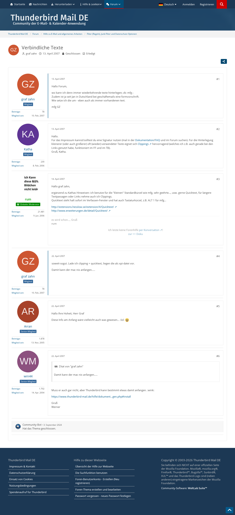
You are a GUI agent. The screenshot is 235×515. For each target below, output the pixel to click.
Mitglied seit (17, 115)
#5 (218, 306)
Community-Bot (32, 424)
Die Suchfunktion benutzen (91, 472)
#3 (218, 179)
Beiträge (16, 111)
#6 (218, 356)
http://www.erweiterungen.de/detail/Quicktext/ (79, 210)
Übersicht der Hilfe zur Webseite (94, 466)
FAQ (157, 140)
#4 (218, 256)
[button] (168, 4)
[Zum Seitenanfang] (229, 510)
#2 (218, 129)
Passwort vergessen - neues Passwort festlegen (103, 496)
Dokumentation (144, 140)
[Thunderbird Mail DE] (117, 19)
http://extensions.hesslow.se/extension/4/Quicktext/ (82, 207)
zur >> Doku (135, 234)
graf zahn (31, 53)
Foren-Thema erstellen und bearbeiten (98, 489)
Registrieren (207, 4)
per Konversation (149, 230)
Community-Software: (184, 488)
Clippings (143, 144)
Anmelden (189, 4)
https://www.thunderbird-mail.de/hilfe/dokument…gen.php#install (91, 396)
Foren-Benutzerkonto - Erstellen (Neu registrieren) (97, 481)
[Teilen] (224, 61)
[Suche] (222, 4)
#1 (218, 79)
